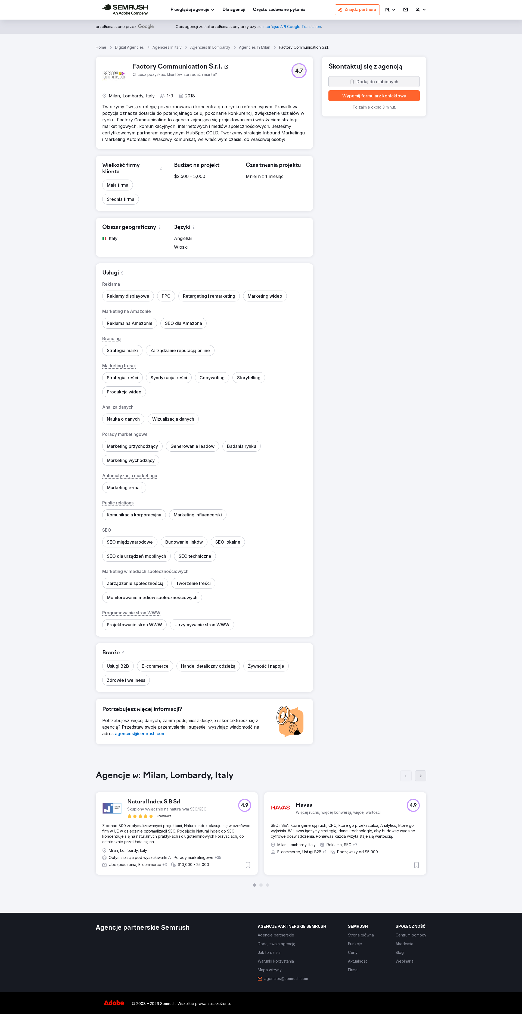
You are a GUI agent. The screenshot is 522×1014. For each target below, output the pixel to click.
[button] (390, 10)
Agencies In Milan (254, 47)
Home (101, 47)
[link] (233, 10)
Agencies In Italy (167, 47)
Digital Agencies (129, 47)
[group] (261, 828)
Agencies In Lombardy (210, 47)
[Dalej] (420, 775)
